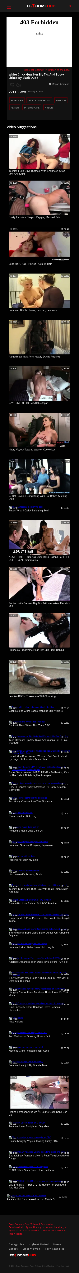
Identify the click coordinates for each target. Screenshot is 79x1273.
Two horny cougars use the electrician (31, 801)
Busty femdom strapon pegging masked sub (34, 217)
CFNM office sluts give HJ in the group (32, 1170)
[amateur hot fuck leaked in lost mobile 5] (26, 1195)
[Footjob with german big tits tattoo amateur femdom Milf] (39, 600)
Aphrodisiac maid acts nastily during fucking (34, 356)
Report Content (60, 84)
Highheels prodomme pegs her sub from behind (36, 649)
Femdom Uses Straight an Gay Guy (29, 1126)
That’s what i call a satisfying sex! (29, 510)
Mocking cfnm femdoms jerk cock (29, 1050)
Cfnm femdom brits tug (22, 816)
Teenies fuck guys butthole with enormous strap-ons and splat (37, 172)
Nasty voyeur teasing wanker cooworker (32, 449)
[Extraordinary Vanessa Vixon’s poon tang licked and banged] (38, 1152)
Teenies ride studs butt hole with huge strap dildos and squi (38, 890)
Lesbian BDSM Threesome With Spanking (32, 696)
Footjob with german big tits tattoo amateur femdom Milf (39, 605)
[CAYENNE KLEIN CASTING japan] (39, 400)
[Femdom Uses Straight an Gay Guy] (27, 1123)
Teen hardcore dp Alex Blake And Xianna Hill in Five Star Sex (38, 742)
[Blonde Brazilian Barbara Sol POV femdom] (30, 900)
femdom (61, 100)
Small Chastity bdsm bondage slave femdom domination (35, 1009)
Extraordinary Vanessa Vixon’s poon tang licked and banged (39, 1157)
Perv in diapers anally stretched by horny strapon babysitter (37, 788)
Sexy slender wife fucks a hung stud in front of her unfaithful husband (39, 979)
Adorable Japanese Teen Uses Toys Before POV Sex (38, 961)
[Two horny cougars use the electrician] (28, 798)
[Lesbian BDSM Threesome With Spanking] (39, 693)
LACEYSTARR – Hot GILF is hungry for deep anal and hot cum (37, 1186)
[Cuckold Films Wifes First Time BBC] (27, 722)
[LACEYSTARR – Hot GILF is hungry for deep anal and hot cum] (39, 1181)
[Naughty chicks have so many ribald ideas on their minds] (37, 989)
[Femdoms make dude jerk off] (24, 827)
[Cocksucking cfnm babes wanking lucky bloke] (32, 707)
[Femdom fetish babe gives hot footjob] (28, 943)
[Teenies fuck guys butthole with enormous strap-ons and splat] (39, 168)
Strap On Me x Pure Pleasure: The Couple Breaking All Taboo (39, 920)
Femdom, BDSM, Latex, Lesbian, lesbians (33, 310)
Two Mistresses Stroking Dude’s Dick (29, 1036)
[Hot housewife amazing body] (24, 870)
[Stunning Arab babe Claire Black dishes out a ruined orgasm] (38, 929)
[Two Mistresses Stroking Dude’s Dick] (28, 1032)
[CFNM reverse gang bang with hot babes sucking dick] (39, 493)
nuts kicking (16, 1021)
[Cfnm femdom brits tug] (21, 812)
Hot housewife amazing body (25, 874)
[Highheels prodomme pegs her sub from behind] (39, 647)
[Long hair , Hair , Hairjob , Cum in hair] (39, 261)
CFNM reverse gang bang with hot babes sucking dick (38, 497)
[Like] (18, 85)
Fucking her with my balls (24, 859)
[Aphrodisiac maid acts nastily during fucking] (39, 354)
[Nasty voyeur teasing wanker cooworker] (39, 446)
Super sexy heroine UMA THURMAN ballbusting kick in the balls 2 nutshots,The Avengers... (39, 774)
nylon (49, 107)
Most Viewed (31, 1248)
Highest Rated (39, 1244)
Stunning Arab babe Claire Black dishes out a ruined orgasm (39, 934)
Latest (13, 1248)
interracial (32, 107)
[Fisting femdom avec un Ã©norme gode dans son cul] (39, 1109)
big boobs (17, 100)
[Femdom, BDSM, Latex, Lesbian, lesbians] (39, 307)
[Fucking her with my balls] (22, 856)
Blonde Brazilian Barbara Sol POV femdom (33, 903)
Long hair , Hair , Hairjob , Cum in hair (30, 263)
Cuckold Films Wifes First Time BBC (29, 725)
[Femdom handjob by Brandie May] (26, 1061)
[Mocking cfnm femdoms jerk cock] (26, 1047)
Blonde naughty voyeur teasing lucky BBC (33, 1141)
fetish (15, 107)
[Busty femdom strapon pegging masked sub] (39, 214)
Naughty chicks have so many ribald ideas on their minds (39, 994)
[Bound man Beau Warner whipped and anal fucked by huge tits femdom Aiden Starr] (39, 753)
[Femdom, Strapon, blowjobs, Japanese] (28, 841)
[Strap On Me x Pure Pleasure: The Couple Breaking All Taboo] (39, 914)
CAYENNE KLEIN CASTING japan (28, 403)
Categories (16, 1244)
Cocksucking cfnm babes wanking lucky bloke (36, 710)
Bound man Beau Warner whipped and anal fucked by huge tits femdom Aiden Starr (38, 758)
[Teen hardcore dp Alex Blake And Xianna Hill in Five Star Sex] (38, 736)
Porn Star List (54, 1248)
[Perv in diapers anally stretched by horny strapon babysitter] (38, 783)
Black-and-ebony (40, 100)
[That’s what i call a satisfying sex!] (26, 507)
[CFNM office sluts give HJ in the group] (28, 1166)
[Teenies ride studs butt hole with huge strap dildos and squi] (38, 885)
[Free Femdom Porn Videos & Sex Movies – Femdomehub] (22, 1258)
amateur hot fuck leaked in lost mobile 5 (30, 1199)
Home (57, 1244)
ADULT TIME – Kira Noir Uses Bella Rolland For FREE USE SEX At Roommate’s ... (39, 558)
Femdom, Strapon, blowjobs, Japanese (31, 845)
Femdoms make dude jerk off (26, 830)
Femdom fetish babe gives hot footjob (31, 947)
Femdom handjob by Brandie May (28, 1065)
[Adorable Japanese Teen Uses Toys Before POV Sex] (35, 958)
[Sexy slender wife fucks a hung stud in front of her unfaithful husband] (39, 975)
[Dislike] (12, 85)
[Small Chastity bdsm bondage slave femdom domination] (36, 1003)
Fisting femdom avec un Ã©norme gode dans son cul (38, 1113)
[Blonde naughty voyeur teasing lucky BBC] (30, 1137)
